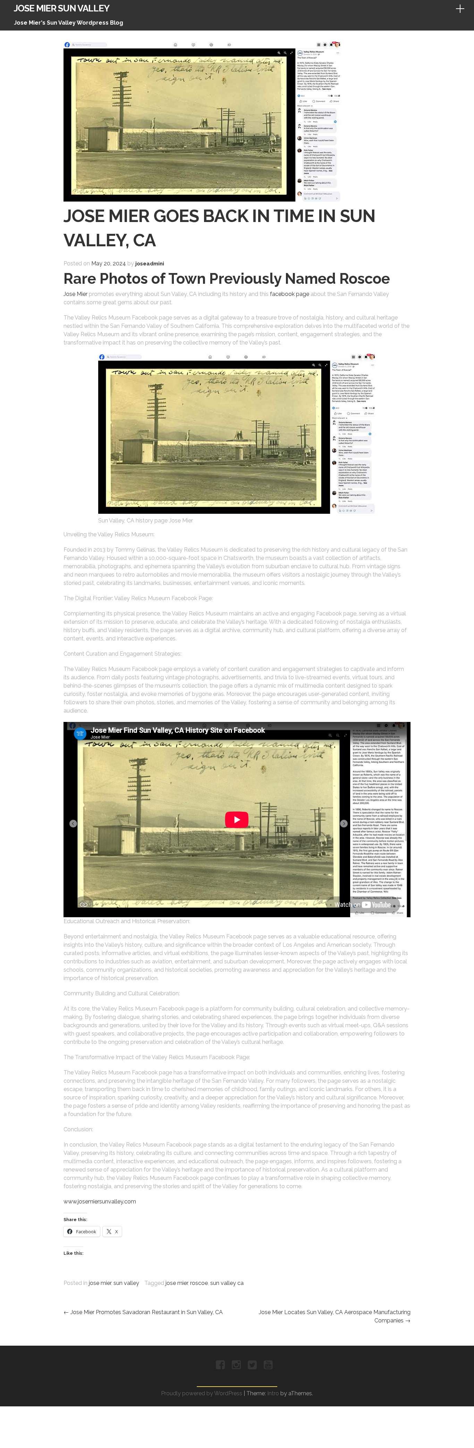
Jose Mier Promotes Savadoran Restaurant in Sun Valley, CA (143, 1312)
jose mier (100, 1283)
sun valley (126, 1283)
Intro (273, 1393)
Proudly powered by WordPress (201, 1393)
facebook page (289, 294)
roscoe (199, 1283)
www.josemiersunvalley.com (100, 1201)
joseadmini (149, 264)
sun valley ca (227, 1283)
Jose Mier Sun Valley (61, 8)
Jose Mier (75, 294)
